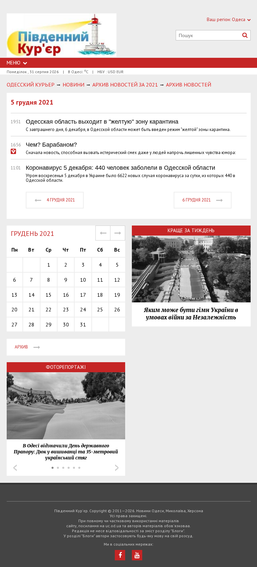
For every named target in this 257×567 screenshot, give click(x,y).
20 (14, 309)
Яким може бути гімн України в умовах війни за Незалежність (191, 313)
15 (49, 294)
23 (66, 309)
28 (31, 324)
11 (100, 279)
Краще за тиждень (191, 230)
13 (14, 294)
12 (117, 279)
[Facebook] (120, 555)
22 (49, 309)
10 (83, 279)
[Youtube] (137, 555)
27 (14, 324)
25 (100, 309)
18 (100, 294)
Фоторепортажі (66, 367)
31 (83, 324)
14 (31, 294)
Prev (15, 467)
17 (83, 294)
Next (116, 467)
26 (117, 309)
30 (66, 324)
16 (66, 294)
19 (117, 294)
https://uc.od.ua (61, 35)
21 (31, 309)
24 (83, 309)
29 (49, 324)
